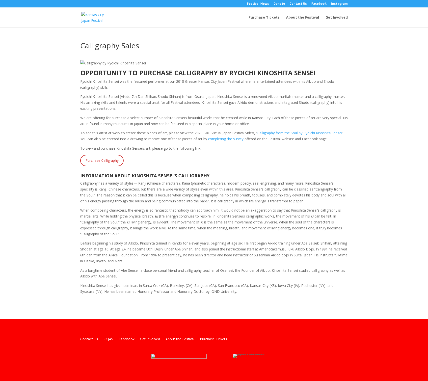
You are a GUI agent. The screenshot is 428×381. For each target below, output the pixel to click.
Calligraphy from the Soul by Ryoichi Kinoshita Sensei (299, 133)
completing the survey (225, 138)
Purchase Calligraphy (102, 160)
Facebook (319, 4)
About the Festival (302, 18)
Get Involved (336, 18)
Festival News (258, 4)
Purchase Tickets (264, 18)
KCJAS (108, 339)
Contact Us (298, 4)
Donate (279, 4)
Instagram (339, 4)
